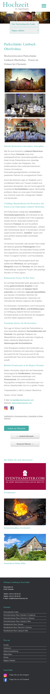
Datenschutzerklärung (10, 651)
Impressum (7, 648)
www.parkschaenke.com (22, 403)
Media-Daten (7, 654)
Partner (5, 657)
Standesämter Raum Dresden (13, 624)
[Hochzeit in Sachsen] (16, 6)
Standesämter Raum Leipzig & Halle (15, 630)
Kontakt (6, 645)
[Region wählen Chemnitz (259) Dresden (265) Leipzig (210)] (27, 30)
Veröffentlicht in (9, 416)
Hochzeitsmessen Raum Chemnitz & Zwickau (18, 618)
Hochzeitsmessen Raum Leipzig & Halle (17, 621)
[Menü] (44, 5)
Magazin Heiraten (9, 660)
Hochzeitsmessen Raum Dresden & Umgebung (19, 615)
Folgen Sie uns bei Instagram (19, 675)
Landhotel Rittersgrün (25, 436)
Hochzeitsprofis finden (10, 612)
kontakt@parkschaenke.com (22, 400)
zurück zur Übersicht (16, 428)
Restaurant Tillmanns (25, 444)
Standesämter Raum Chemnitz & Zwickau (17, 627)
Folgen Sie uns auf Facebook (19, 679)
